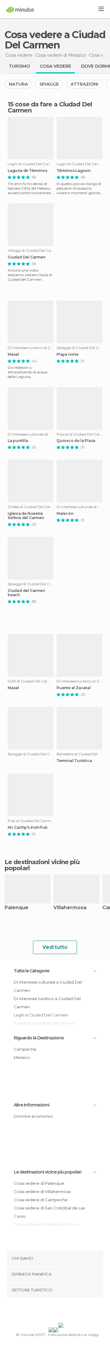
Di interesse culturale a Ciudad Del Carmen (48, 986)
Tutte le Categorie (31, 971)
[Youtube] (69, 1311)
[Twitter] (53, 1311)
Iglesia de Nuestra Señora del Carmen (26, 515)
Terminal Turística (74, 761)
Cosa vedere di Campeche (41, 1199)
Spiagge (49, 84)
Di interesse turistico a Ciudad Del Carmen (47, 1002)
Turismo (19, 66)
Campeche (25, 1049)
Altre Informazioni (31, 1105)
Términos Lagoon (73, 171)
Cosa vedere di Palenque (39, 1183)
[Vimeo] (61, 1311)
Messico (22, 1057)
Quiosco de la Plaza (76, 441)
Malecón (65, 513)
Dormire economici (33, 1116)
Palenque (16, 907)
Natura (18, 84)
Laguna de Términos (27, 171)
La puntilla (18, 441)
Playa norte (68, 354)
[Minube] (20, 9)
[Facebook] (45, 1311)
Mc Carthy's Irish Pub (28, 827)
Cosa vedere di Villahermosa (42, 1191)
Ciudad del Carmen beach (26, 593)
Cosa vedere (55, 66)
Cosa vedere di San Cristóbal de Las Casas (49, 1212)
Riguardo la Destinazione (39, 1038)
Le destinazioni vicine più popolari (42, 865)
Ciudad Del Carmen (26, 257)
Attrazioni (84, 84)
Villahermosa (69, 907)
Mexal (13, 354)
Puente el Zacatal (74, 688)
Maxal (13, 688)
